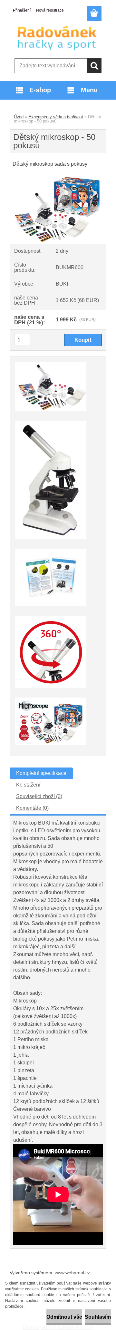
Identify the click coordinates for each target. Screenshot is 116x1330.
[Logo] (58, 38)
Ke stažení (28, 784)
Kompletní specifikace (41, 773)
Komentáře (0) (32, 808)
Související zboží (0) (39, 796)
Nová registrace (50, 10)
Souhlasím (98, 1317)
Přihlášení (22, 10)
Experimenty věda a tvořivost (55, 116)
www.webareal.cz (72, 1272)
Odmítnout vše (64, 1317)
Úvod (19, 116)
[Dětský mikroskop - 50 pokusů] (58, 175)
